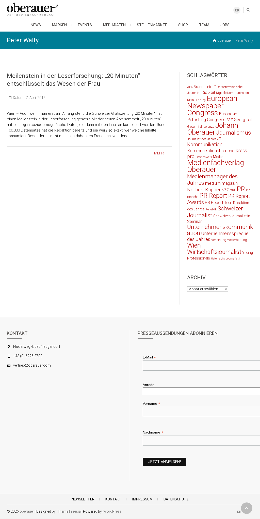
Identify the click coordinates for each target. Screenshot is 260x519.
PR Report (213, 195)
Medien (218, 157)
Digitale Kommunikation (232, 93)
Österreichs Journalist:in (226, 258)
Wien (194, 245)
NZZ (225, 190)
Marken (59, 25)
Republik (211, 209)
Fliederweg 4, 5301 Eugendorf (36, 346)
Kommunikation (204, 145)
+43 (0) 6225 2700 (27, 356)
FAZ (229, 120)
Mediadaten (114, 25)
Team (204, 25)
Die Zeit (208, 92)
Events (85, 25)
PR (241, 189)
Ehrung (201, 100)
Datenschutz (176, 499)
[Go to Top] (246, 508)
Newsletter (83, 499)
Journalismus (233, 132)
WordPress (112, 511)
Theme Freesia (69, 511)
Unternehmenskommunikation (220, 230)
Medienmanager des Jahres (212, 179)
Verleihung (218, 240)
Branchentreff (205, 87)
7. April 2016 (35, 98)
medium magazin (221, 183)
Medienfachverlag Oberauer (215, 166)
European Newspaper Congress (212, 105)
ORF (233, 190)
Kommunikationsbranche (211, 150)
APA (190, 87)
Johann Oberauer (212, 128)
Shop (183, 25)
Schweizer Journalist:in (231, 216)
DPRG (191, 100)
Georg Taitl (243, 119)
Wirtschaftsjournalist (214, 251)
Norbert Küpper (204, 190)
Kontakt (113, 499)
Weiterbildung (237, 240)
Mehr (159, 153)
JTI (219, 139)
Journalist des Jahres (201, 139)
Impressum (142, 499)
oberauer (27, 511)
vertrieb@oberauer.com (32, 365)
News (36, 25)
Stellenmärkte (152, 25)
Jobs (225, 25)
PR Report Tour (218, 202)
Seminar (194, 221)
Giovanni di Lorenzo (200, 126)
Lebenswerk (204, 157)
